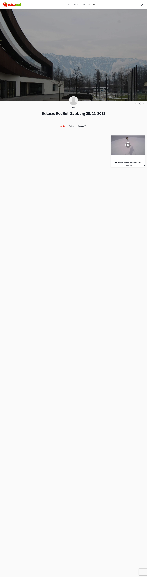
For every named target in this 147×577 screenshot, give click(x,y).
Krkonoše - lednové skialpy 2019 (128, 163)
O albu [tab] (71, 126)
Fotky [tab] (62, 126)
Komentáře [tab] (82, 126)
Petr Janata (128, 165)
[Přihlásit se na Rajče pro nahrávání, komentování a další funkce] (142, 5)
